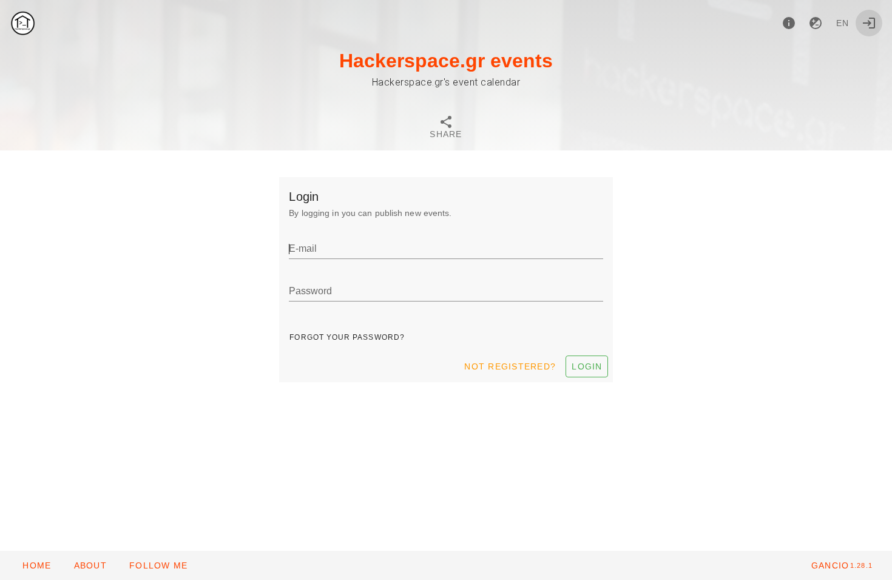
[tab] (446, 128)
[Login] (869, 23)
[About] (788, 23)
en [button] (843, 23)
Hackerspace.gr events (446, 61)
